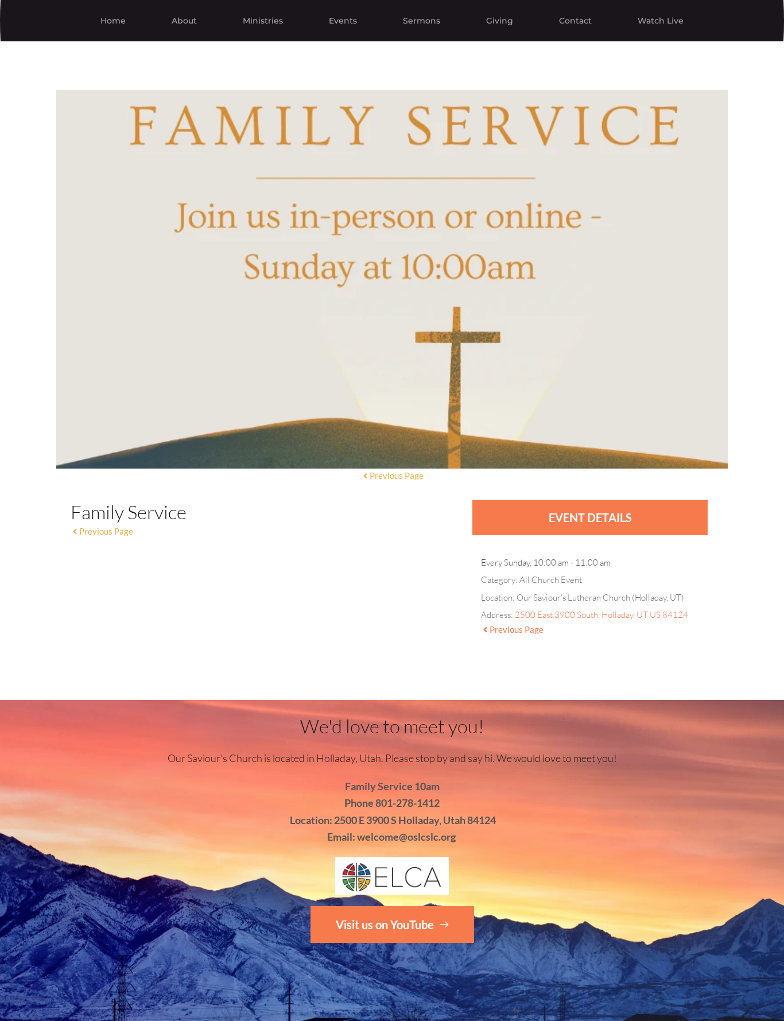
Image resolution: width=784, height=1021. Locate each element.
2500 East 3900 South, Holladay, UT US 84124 (601, 614)
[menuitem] (113, 20)
